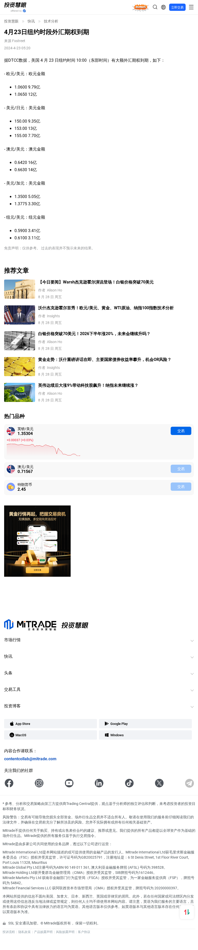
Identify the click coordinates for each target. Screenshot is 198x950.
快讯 (31, 21)
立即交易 (177, 7)
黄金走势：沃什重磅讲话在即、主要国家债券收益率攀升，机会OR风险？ (104, 359)
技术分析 (51, 21)
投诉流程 (9, 932)
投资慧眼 (11, 21)
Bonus (140, 7)
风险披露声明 (65, 932)
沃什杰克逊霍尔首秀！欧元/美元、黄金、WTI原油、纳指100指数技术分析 (106, 307)
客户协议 (84, 932)
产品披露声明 (43, 932)
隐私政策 (24, 932)
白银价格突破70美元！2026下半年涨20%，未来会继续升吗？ (94, 333)
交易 (181, 430)
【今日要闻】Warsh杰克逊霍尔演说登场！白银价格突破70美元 (96, 281)
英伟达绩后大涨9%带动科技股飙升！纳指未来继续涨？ (88, 385)
